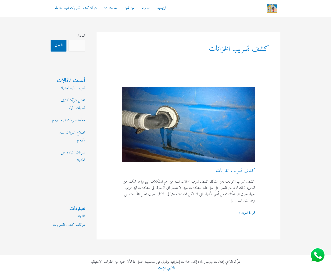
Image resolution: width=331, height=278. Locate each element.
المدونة (146, 8)
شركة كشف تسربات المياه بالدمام (75, 8)
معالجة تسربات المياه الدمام (68, 120)
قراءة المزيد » (247, 213)
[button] (106, 8)
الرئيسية (161, 8)
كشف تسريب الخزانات (235, 170)
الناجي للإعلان (165, 268)
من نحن (129, 8)
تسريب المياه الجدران (72, 88)
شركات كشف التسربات (69, 225)
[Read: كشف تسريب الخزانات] (188, 124)
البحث (81, 36)
